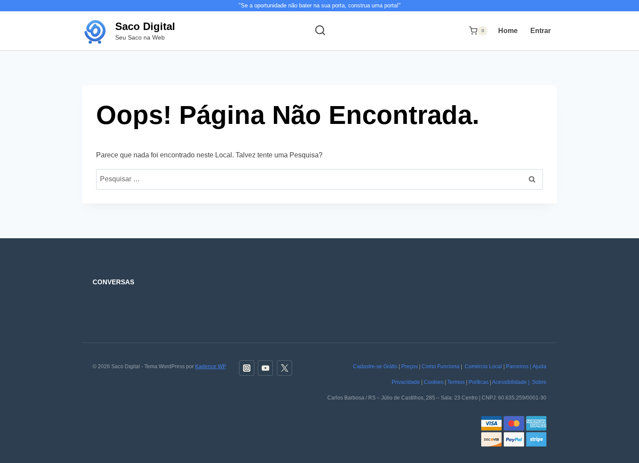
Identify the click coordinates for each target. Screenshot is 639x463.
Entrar (540, 30)
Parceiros (517, 366)
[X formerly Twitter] (284, 368)
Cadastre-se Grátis (375, 366)
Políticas (479, 382)
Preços (409, 366)
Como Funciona (440, 366)
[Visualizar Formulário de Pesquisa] (320, 31)
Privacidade (406, 382)
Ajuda (539, 366)
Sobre (539, 382)
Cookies (433, 382)
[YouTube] (265, 368)
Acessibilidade (509, 382)
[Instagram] (246, 368)
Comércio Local (483, 366)
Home (508, 30)
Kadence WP (210, 366)
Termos (456, 382)
